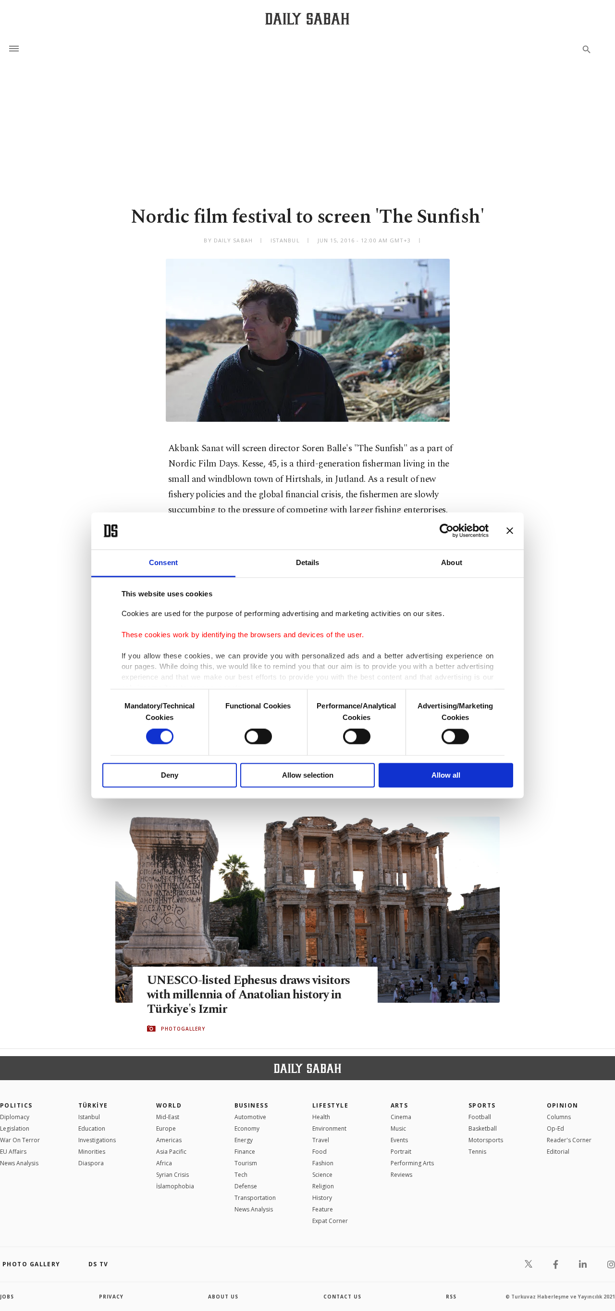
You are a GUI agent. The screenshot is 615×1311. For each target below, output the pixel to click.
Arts (399, 1105)
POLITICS (16, 1105)
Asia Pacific (171, 1151)
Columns (559, 1117)
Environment (329, 1128)
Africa (164, 1163)
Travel (320, 1140)
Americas (169, 1140)
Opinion (562, 1105)
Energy (243, 1140)
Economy (246, 1128)
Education (91, 1128)
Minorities (91, 1151)
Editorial (558, 1151)
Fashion (322, 1163)
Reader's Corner (569, 1140)
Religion (323, 1186)
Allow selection (307, 775)
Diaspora (91, 1163)
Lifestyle (330, 1105)
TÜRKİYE (93, 1105)
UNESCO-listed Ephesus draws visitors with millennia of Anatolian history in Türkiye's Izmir (248, 995)
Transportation (255, 1198)
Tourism (245, 1163)
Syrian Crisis (172, 1175)
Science (322, 1175)
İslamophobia (175, 1186)
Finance (244, 1151)
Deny (169, 775)
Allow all (445, 775)
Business (251, 1105)
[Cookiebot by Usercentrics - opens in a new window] (447, 531)
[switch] (258, 736)
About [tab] (451, 562)
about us (223, 1296)
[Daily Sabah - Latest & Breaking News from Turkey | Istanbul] (307, 19)
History (322, 1198)
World (169, 1105)
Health (321, 1117)
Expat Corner (330, 1221)
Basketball (482, 1128)
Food (319, 1151)
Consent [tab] (163, 562)
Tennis (477, 1151)
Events (399, 1140)
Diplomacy (14, 1117)
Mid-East (167, 1117)
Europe (166, 1128)
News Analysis (19, 1163)
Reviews (401, 1175)
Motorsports (485, 1140)
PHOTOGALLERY (183, 1028)
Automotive (250, 1117)
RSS (451, 1296)
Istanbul (89, 1117)
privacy (111, 1296)
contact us (342, 1296)
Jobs (7, 1296)
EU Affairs (13, 1151)
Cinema (401, 1117)
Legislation (14, 1128)
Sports (482, 1105)
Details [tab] (308, 562)
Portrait (401, 1151)
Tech (240, 1175)
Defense (245, 1186)
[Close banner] (509, 531)
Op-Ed (555, 1128)
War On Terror (20, 1140)
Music (398, 1128)
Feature (322, 1209)
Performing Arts (412, 1163)
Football (479, 1117)
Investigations (97, 1140)
